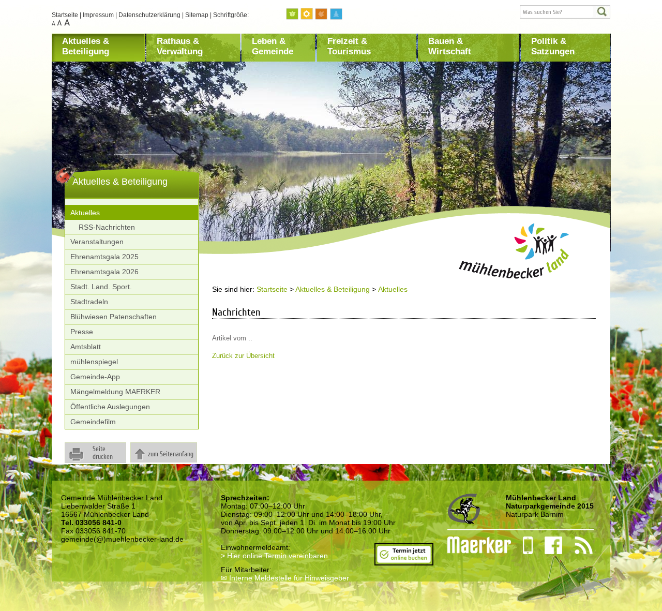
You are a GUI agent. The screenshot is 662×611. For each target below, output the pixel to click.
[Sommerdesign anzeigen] (307, 14)
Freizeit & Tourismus (349, 46)
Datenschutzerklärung (149, 15)
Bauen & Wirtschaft (449, 46)
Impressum (98, 15)
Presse (81, 331)
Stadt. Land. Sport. (101, 286)
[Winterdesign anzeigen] (336, 14)
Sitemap (196, 15)
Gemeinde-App (95, 376)
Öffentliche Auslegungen (110, 407)
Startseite (65, 15)
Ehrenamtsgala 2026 (104, 271)
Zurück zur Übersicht (243, 356)
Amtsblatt (85, 346)
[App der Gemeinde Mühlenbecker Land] (522, 545)
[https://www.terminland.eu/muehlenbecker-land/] (403, 561)
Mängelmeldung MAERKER (115, 392)
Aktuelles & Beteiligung (85, 46)
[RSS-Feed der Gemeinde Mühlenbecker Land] (577, 545)
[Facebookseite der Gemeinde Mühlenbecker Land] (548, 545)
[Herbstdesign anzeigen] (321, 14)
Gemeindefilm (93, 422)
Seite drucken (103, 452)
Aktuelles (85, 212)
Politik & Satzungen (553, 46)
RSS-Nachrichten (107, 227)
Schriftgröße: (231, 15)
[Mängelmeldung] (474, 545)
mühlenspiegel (94, 361)
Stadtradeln (89, 301)
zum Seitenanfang (170, 454)
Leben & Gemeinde (272, 46)
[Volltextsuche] (565, 12)
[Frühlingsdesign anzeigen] (292, 14)
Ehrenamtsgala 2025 (104, 256)
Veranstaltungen (97, 241)
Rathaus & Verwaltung (180, 46)
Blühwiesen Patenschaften (113, 316)
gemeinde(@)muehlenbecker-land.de (122, 539)
